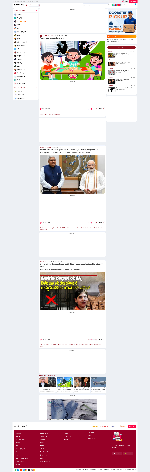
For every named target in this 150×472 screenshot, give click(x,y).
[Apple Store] (117, 453)
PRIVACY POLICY (92, 436)
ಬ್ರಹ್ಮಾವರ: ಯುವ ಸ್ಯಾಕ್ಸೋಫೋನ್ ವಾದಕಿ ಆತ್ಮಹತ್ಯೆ (121, 39)
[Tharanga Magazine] (95, 426)
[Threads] (31, 469)
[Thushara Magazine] (113, 426)
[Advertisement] (72, 22)
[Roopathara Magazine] (104, 426)
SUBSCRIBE (133, 1)
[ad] (122, 21)
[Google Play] (128, 453)
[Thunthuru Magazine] (123, 426)
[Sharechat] (34, 469)
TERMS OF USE (92, 438)
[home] (19, 5)
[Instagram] (26, 469)
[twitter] (29, 469)
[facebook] (18, 469)
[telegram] (23, 469)
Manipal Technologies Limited (127, 470)
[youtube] (21, 469)
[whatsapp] (15, 469)
